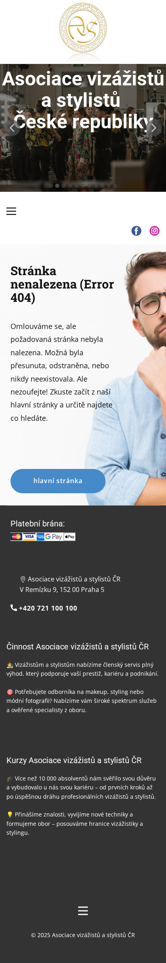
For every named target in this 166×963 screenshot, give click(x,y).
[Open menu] (83, 910)
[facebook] (136, 231)
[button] (12, 128)
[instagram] (154, 231)
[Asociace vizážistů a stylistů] (83, 33)
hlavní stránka (58, 480)
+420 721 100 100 (47, 608)
